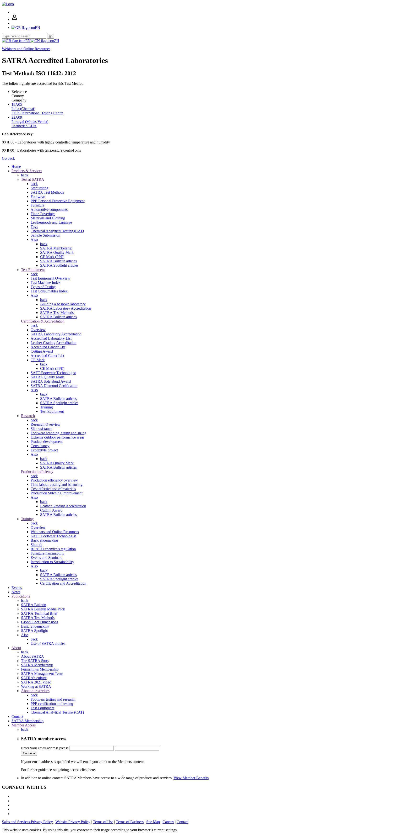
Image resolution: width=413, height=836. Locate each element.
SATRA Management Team (42, 674)
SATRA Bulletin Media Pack (43, 609)
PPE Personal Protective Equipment (58, 201)
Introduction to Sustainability (52, 562)
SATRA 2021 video (36, 682)
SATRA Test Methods (47, 192)
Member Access (23, 725)
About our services (35, 691)
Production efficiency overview (54, 480)
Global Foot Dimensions (39, 622)
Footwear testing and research (53, 699)
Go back (8, 158)
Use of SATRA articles (48, 643)
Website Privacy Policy (72, 822)
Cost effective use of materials (53, 489)
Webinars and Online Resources (26, 49)
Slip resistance (41, 429)
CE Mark (38, 360)
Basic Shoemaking (35, 626)
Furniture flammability (47, 553)
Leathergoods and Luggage (51, 222)
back (24, 175)
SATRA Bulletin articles (58, 261)
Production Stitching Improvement (56, 493)
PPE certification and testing (52, 704)
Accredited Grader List (48, 347)
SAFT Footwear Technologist (53, 373)
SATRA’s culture (34, 678)
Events (16, 588)
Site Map (153, 822)
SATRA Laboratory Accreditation (65, 308)
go (50, 36)
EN (28, 41)
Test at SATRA (32, 179)
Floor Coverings (43, 214)
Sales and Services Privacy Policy (27, 822)
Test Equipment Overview (50, 278)
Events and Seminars (46, 558)
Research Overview (45, 424)
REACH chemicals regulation (53, 549)
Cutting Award (42, 351)
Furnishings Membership (40, 669)
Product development (47, 441)
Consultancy (40, 446)
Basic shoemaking (44, 540)
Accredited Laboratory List (51, 338)
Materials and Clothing (48, 218)
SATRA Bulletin (33, 605)
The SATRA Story (35, 661)
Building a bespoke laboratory (63, 304)
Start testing (39, 188)
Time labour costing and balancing (56, 484)
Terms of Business (130, 822)
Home (16, 166)
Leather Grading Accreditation (53, 343)
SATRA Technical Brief (39, 613)
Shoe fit (36, 545)
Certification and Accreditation (63, 583)
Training (46, 407)
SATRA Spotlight (34, 631)
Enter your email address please (45, 748)
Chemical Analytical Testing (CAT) (57, 231)
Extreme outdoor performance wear (57, 437)
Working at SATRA (36, 686)
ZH (56, 41)
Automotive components (49, 209)
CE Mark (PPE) (52, 257)
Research (28, 416)
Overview (38, 330)
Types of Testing (43, 287)
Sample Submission (45, 235)
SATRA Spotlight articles (59, 265)
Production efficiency (37, 472)
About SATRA (32, 656)
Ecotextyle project (44, 450)
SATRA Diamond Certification (54, 386)
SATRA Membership (56, 248)
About (16, 648)
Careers (168, 822)
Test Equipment (33, 270)
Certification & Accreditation (43, 321)
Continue (29, 753)
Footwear (38, 197)
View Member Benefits (191, 778)
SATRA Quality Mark (57, 252)
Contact (17, 716)
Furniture (37, 205)
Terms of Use (103, 822)
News (15, 592)
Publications (20, 596)
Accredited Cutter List (47, 356)
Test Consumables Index (49, 291)
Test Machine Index (45, 282)
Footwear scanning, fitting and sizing (58, 433)
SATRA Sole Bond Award (51, 381)
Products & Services (26, 171)
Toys (34, 227)
